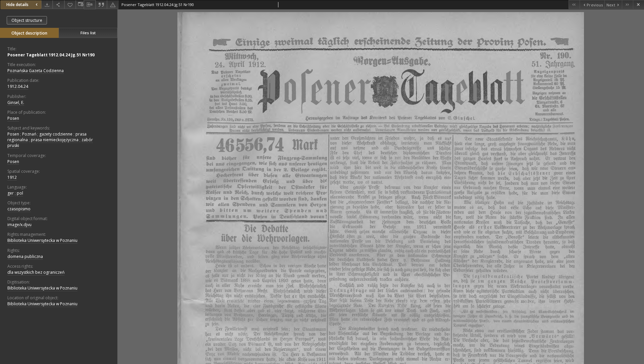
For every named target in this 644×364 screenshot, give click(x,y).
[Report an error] (112, 4)
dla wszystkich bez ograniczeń (35, 272)
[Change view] (80, 4)
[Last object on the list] (627, 4)
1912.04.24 (17, 86)
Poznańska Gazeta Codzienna (35, 70)
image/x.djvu (19, 224)
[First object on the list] (574, 4)
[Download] (47, 4)
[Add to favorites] (70, 4)
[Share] (58, 4)
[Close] (638, 4)
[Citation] (101, 4)
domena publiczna (25, 256)
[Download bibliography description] (89, 4)
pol (20, 193)
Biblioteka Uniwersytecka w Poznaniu (42, 240)
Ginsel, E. (15, 102)
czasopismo (19, 209)
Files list (88, 32)
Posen (13, 118)
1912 (12, 177)
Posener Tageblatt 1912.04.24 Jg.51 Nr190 (51, 55)
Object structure (26, 20)
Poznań (29, 134)
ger (10, 193)
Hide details (17, 4)
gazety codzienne (55, 134)
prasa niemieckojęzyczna (54, 140)
